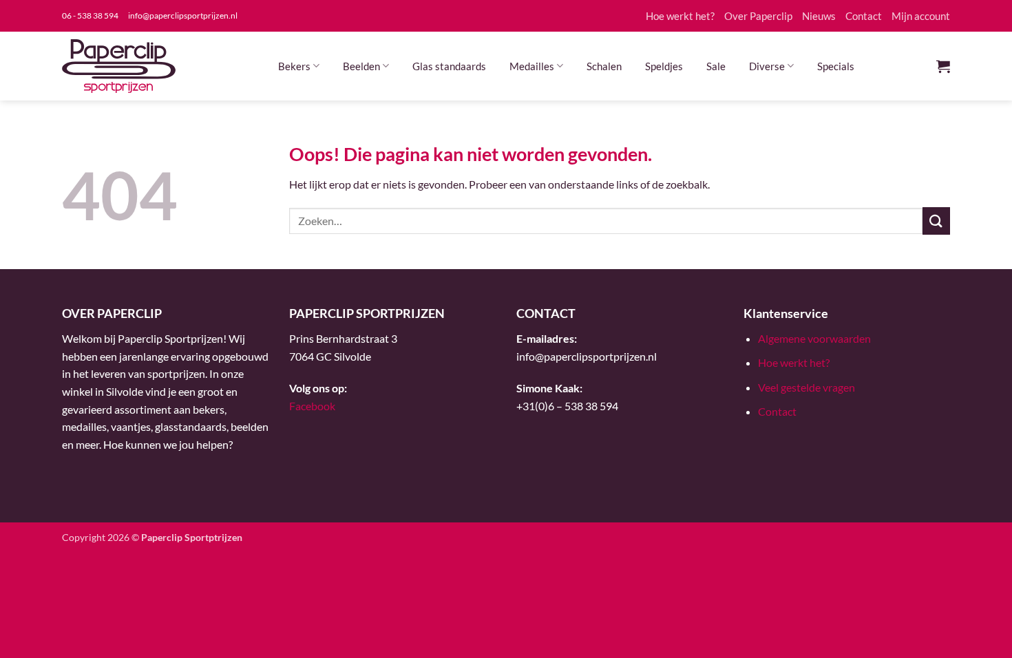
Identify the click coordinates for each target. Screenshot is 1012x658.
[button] (943, 66)
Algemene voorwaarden (814, 338)
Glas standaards (449, 66)
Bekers (294, 66)
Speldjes (664, 66)
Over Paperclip (758, 16)
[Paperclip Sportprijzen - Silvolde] (119, 66)
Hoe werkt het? (680, 16)
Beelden (361, 66)
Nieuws (819, 16)
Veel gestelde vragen (806, 387)
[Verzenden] (936, 220)
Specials (835, 66)
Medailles (531, 66)
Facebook (312, 405)
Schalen (604, 66)
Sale (716, 66)
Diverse (767, 66)
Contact (863, 16)
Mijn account (921, 16)
